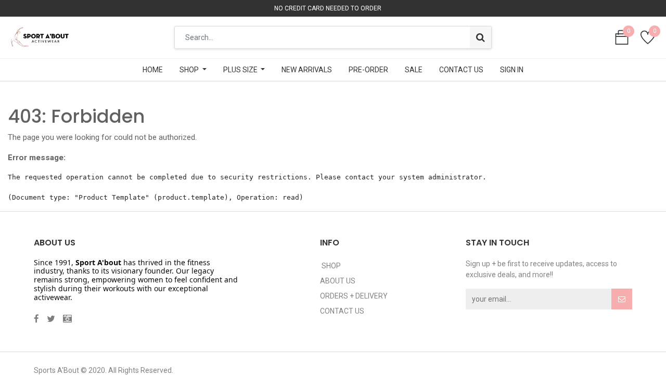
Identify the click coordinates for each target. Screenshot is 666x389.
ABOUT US (337, 281)
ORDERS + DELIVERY (354, 296)
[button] (621, 299)
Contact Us (342, 311)
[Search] (480, 37)
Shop (330, 266)
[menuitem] (152, 69)
